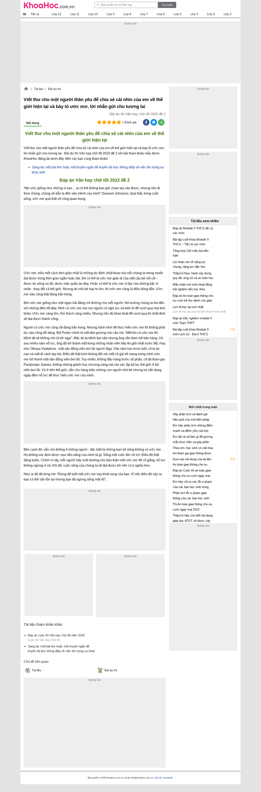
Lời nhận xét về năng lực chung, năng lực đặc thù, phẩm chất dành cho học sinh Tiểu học (192, 264)
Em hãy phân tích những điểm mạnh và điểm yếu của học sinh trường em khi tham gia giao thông (193, 428)
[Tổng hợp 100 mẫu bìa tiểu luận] (174, 252)
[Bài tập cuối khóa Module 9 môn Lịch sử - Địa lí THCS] (174, 331)
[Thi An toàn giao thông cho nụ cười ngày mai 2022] (174, 506)
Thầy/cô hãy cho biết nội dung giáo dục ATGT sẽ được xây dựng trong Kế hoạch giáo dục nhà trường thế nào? (193, 518)
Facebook (168, 777)
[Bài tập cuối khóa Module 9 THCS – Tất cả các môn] (174, 241)
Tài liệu (38, 89)
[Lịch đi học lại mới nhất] (174, 309)
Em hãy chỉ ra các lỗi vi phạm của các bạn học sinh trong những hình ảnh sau (192, 484)
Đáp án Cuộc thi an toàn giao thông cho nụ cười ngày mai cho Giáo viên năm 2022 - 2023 (192, 473)
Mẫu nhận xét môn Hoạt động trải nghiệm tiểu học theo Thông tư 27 (192, 287)
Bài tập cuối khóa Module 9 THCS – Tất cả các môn (191, 242)
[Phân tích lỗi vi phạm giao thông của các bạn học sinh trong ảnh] (174, 494)
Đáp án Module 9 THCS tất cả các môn (193, 230)
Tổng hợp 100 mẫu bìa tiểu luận (190, 253)
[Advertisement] (130, 54)
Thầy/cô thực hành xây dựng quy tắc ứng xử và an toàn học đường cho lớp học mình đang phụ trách (193, 276)
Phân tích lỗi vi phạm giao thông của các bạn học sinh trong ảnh (191, 495)
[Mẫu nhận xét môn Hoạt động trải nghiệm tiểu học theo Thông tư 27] (174, 286)
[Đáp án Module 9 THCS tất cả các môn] (174, 230)
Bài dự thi (54, 89)
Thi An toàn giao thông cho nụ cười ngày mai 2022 (192, 506)
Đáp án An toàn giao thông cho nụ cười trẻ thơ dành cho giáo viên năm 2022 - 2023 (193, 298)
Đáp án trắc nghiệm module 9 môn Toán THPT (192, 320)
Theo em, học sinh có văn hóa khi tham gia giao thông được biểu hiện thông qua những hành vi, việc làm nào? (193, 450)
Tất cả (35, 14)
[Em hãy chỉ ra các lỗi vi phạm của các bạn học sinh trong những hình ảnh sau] (174, 483)
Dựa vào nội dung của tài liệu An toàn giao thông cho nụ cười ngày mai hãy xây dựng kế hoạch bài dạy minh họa (192, 461)
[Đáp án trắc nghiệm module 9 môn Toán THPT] (174, 320)
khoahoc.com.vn (26, 89)
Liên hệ (157, 777)
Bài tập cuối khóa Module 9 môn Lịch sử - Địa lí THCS (191, 332)
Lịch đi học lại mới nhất (188, 307)
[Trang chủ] (49, 5)
